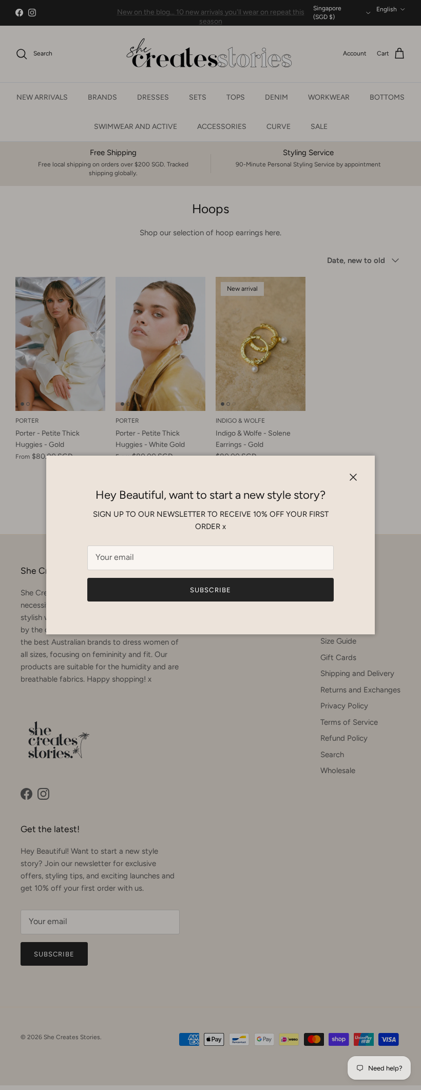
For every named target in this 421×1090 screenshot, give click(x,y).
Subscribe (210, 590)
